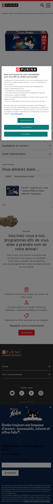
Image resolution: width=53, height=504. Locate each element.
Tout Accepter (26, 127)
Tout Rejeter (25, 134)
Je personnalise (26, 120)
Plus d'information (16, 114)
